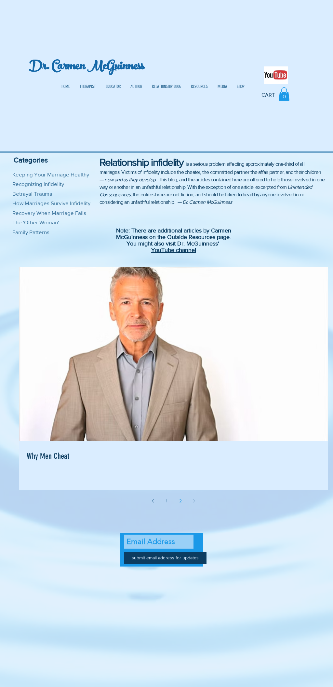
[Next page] (194, 501)
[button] (284, 94)
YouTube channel (173, 250)
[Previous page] (153, 501)
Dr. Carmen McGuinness (86, 67)
